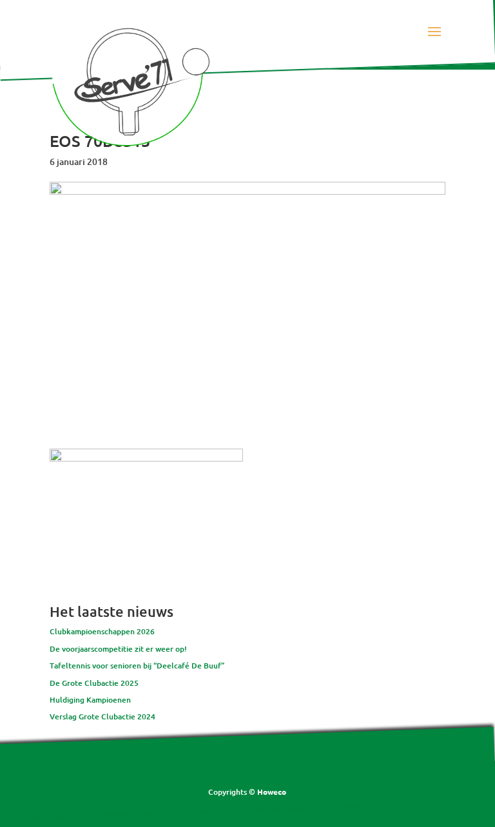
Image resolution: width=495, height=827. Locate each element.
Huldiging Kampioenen (90, 699)
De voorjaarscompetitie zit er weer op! (118, 648)
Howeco (271, 791)
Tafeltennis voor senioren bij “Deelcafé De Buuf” (137, 665)
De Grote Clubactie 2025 (94, 682)
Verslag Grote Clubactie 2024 (102, 716)
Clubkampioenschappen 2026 (102, 631)
